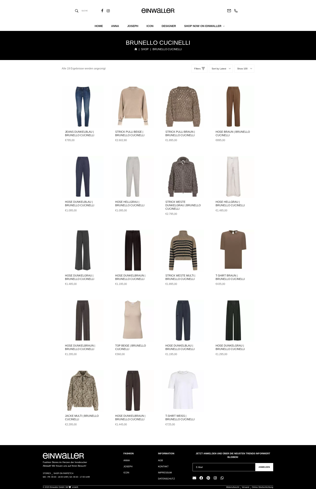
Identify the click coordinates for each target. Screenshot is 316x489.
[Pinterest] (208, 478)
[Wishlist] (87, 114)
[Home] (135, 49)
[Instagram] (215, 478)
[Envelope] (194, 478)
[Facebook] (201, 478)
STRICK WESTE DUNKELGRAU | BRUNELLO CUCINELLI (183, 205)
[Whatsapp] (222, 478)
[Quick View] (78, 114)
